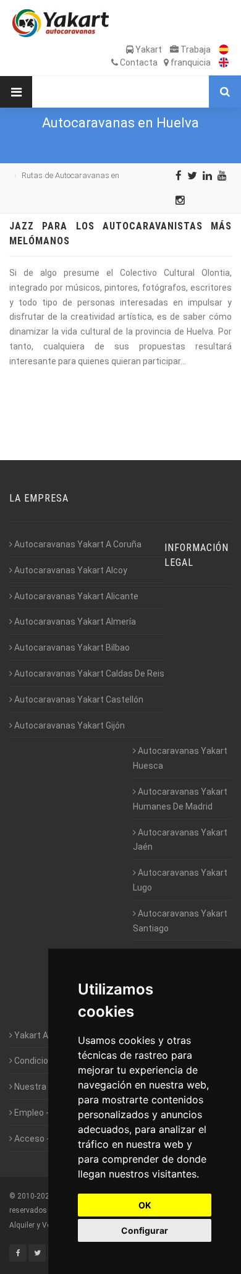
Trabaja (195, 49)
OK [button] (144, 1205)
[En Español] (221, 49)
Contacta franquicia (164, 62)
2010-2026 (35, 1196)
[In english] (221, 62)
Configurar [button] (144, 1230)
